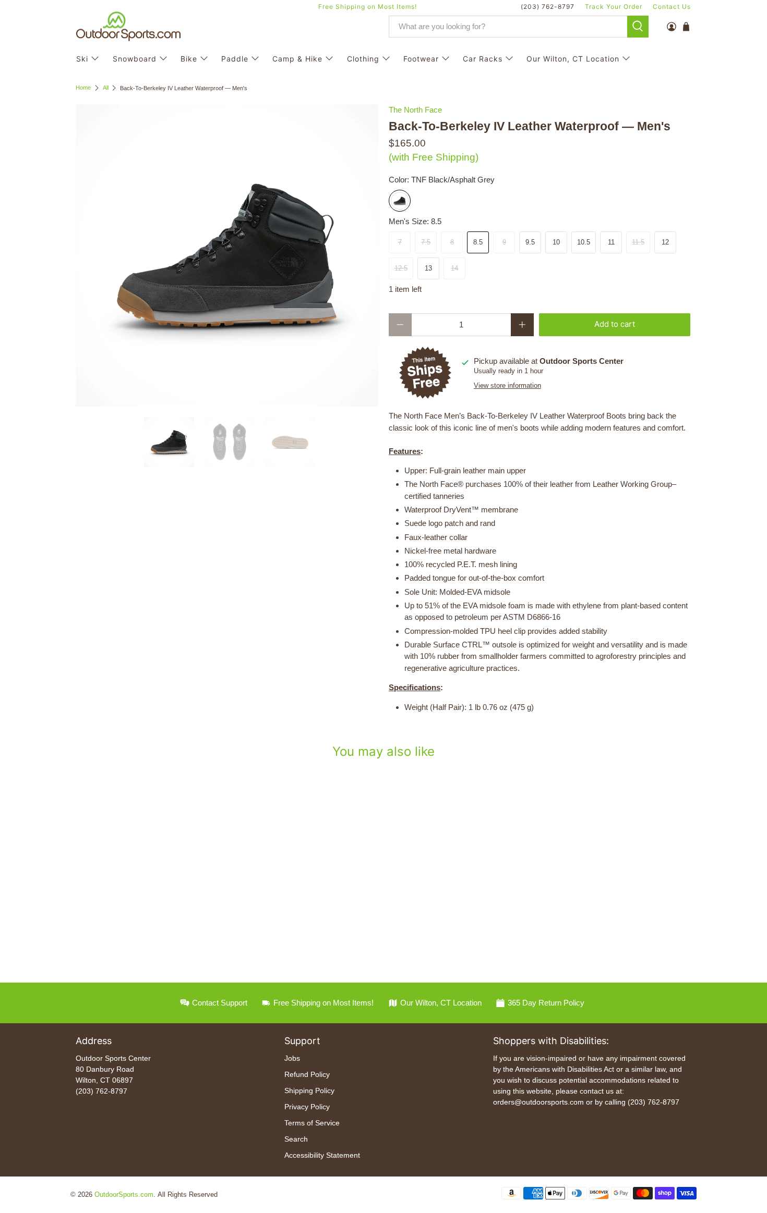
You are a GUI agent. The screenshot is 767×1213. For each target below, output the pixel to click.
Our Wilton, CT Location (572, 58)
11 (611, 242)
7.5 (425, 242)
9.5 (530, 242)
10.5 (583, 242)
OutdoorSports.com (123, 1194)
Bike (189, 58)
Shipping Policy (309, 1090)
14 (454, 268)
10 (556, 242)
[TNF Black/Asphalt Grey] (400, 201)
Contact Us (672, 6)
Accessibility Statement (322, 1155)
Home (83, 88)
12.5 (401, 268)
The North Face (415, 109)
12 (665, 242)
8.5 (478, 242)
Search (296, 1139)
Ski (82, 58)
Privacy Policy (307, 1106)
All (106, 88)
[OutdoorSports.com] (128, 26)
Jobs (292, 1058)
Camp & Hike (297, 58)
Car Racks (482, 58)
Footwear (421, 58)
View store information (507, 385)
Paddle (234, 58)
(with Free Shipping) (433, 157)
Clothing (363, 58)
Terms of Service (312, 1123)
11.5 (638, 242)
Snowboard (135, 58)
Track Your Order (613, 6)
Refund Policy (307, 1074)
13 (428, 268)
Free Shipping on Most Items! (367, 6)
